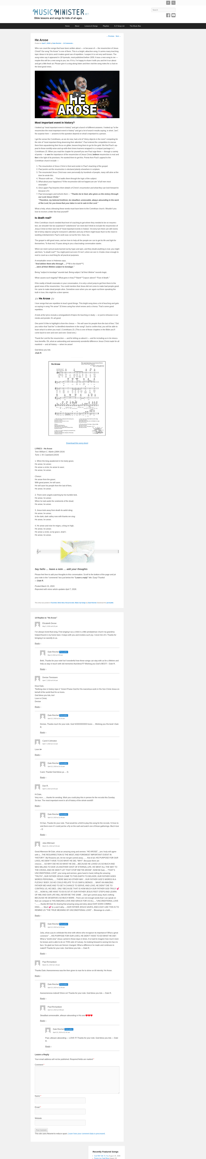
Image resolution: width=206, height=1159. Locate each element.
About (77, 26)
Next (118, 36)
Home (67, 26)
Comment (39, 1065)
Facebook (168, 15)
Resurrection (69, 603)
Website (38, 1118)
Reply (37, 644)
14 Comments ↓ (68, 43)
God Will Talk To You (101, 1156)
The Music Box (135, 26)
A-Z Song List (119, 26)
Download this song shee (77, 443)
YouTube (173, 15)
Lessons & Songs (91, 26)
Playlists (106, 26)
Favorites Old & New (58, 603)
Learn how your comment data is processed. (86, 1134)
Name (38, 1096)
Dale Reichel (56, 43)
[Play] (77, 94)
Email (38, 1107)
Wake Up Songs (80, 603)
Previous (110, 36)
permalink (110, 603)
